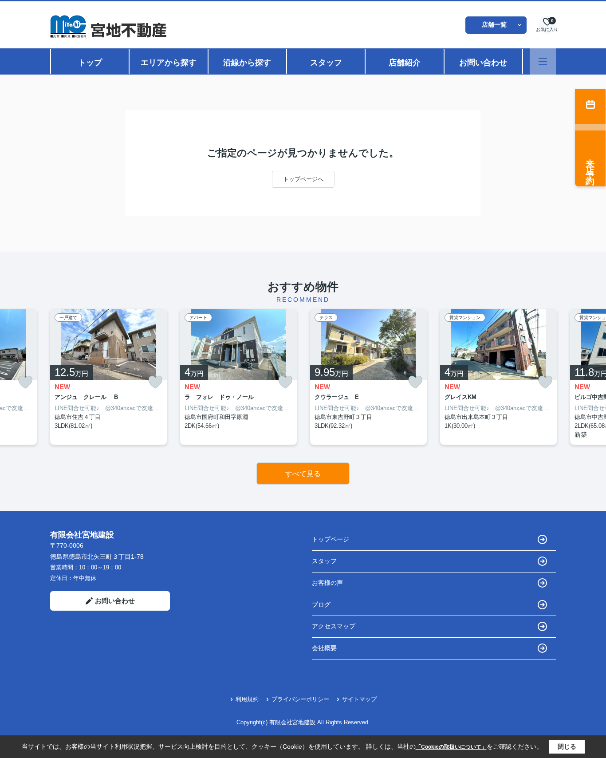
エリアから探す (169, 62)
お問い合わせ (483, 62)
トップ (90, 62)
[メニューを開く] (542, 61)
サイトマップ (359, 699)
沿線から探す (247, 62)
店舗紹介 (405, 62)
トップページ (330, 539)
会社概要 (324, 647)
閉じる (567, 746)
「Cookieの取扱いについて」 (451, 747)
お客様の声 (327, 582)
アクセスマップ (333, 626)
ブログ (321, 604)
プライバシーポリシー (300, 699)
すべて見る (303, 474)
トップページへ (303, 179)
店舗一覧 (494, 24)
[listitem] (108, 377)
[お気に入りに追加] (25, 382)
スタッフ (326, 62)
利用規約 (247, 699)
